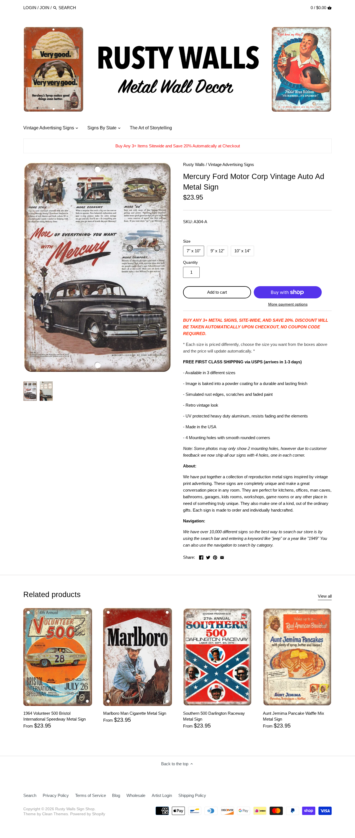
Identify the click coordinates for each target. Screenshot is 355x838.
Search (29, 795)
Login (29, 7)
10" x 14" (242, 250)
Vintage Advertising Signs (231, 164)
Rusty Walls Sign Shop (75, 809)
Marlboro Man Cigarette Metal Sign (134, 713)
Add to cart (217, 292)
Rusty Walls (194, 164)
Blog (116, 795)
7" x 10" (194, 250)
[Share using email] (222, 556)
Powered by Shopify (87, 814)
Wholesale (135, 795)
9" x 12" (217, 250)
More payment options (288, 304)
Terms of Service (90, 795)
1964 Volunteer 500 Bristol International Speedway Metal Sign (54, 716)
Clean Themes (55, 814)
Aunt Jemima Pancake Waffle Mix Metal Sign (293, 716)
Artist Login (162, 795)
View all (325, 596)
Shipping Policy (192, 795)
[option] (30, 391)
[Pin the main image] (215, 556)
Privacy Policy (56, 795)
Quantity (190, 262)
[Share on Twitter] (208, 556)
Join (44, 7)
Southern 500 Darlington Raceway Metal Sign (214, 716)
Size (187, 241)
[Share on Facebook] (201, 556)
